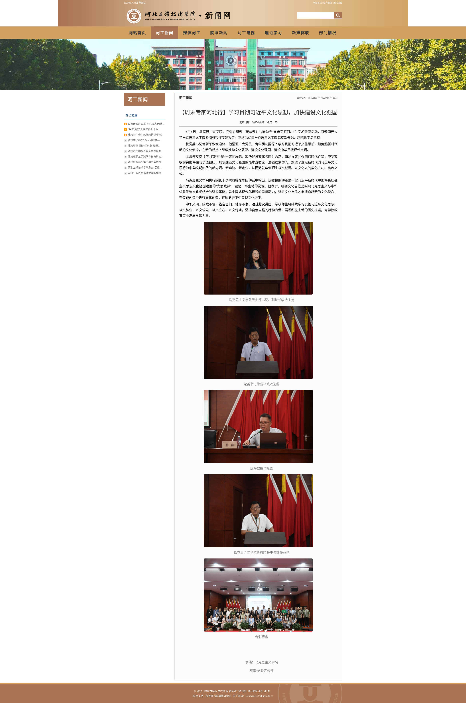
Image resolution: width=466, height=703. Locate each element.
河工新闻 (164, 32)
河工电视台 (246, 34)
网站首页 (137, 32)
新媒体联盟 (300, 34)
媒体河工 (192, 32)
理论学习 (273, 32)
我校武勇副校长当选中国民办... (145, 151)
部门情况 (328, 32)
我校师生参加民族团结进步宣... (145, 134)
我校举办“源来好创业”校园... (144, 145)
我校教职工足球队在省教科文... (145, 156)
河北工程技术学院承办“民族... (145, 167)
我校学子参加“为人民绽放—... (145, 140)
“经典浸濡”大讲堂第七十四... (144, 129)
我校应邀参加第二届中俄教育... (145, 162)
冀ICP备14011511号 (259, 691)
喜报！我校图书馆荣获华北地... (145, 173)
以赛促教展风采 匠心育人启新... (146, 123)
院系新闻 (219, 32)
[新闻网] (178, 24)
